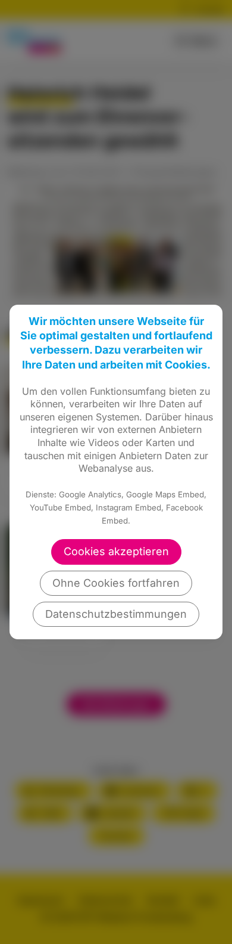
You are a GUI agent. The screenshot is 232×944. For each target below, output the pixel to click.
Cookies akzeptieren (116, 551)
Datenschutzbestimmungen (116, 614)
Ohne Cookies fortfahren (116, 583)
